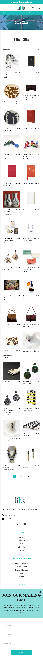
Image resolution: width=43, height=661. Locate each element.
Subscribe (21, 652)
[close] (40, 592)
